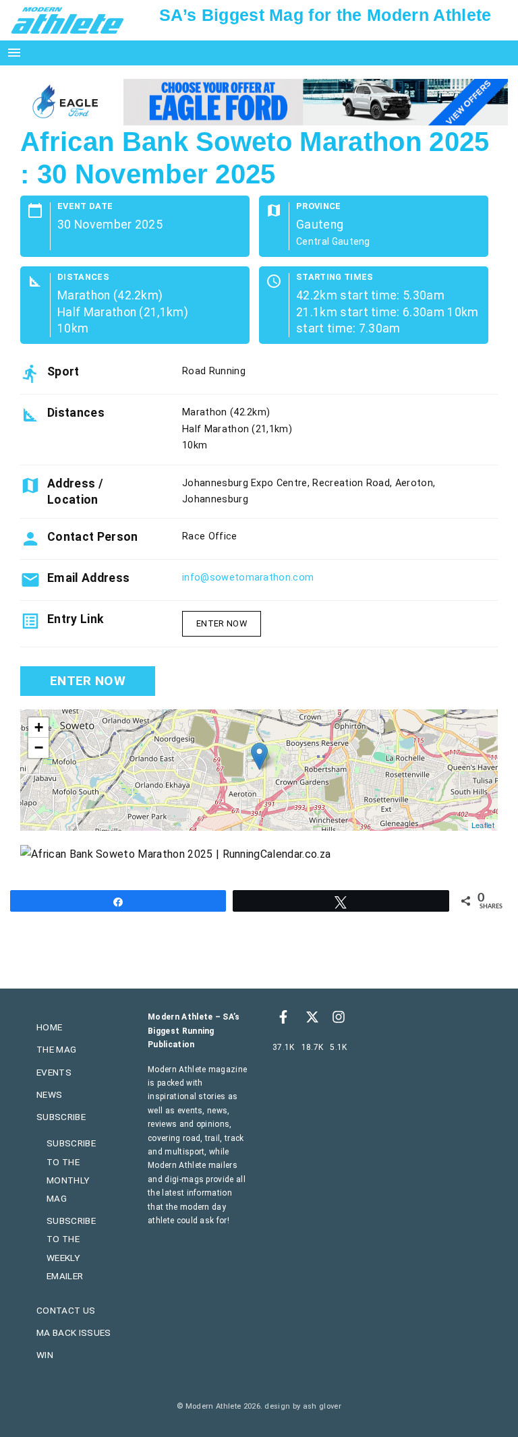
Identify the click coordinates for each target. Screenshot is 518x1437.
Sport (63, 371)
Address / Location (75, 491)
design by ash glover (302, 1406)
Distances (83, 277)
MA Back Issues (73, 1332)
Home (49, 1027)
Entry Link (75, 619)
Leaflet (482, 824)
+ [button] (38, 727)
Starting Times (334, 277)
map (257, 770)
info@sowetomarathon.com (248, 577)
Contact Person (92, 537)
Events (53, 1072)
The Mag (56, 1049)
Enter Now (221, 623)
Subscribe (61, 1116)
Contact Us (65, 1310)
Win (44, 1354)
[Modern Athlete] (67, 19)
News (49, 1094)
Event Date (85, 206)
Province (318, 206)
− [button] (38, 747)
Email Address (88, 578)
